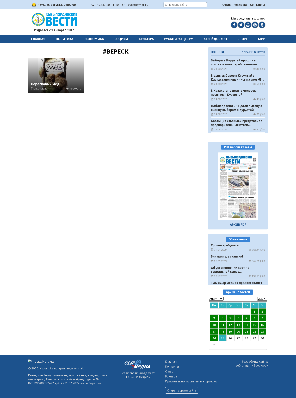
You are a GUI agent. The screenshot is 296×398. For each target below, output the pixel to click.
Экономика (94, 39)
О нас (226, 5)
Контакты (257, 5)
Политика (64, 39)
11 (222, 325)
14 (246, 325)
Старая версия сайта (181, 390)
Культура (146, 39)
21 (246, 331)
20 (238, 331)
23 (262, 331)
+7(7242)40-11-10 (106, 5)
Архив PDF (238, 225)
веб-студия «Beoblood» (252, 365)
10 (214, 325)
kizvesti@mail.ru (136, 5)
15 (254, 325)
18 (222, 331)
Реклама (240, 5)
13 (238, 325)
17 (214, 331)
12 (230, 325)
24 (214, 338)
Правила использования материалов (191, 381)
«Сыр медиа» (140, 377)
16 (262, 325)
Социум (121, 39)
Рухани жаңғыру (178, 39)
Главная (38, 39)
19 (230, 331)
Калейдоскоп (215, 39)
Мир (261, 39)
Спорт (242, 39)
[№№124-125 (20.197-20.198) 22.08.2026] (238, 186)
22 (254, 331)
